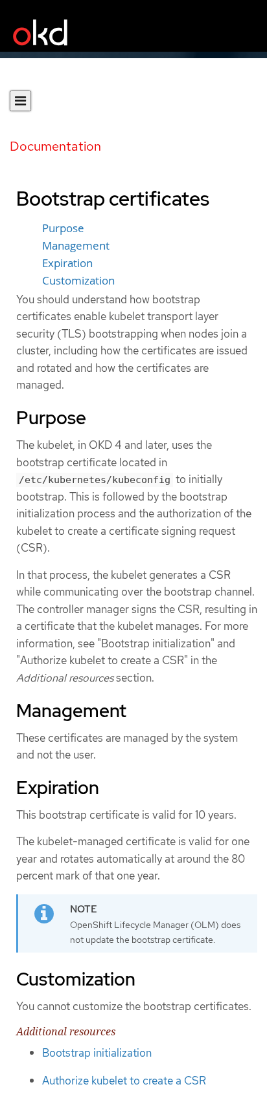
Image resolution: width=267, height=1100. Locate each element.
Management (76, 246)
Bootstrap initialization (97, 1053)
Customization (78, 281)
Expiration (67, 263)
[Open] (20, 101)
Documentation (55, 146)
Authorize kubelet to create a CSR (124, 1080)
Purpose (63, 228)
